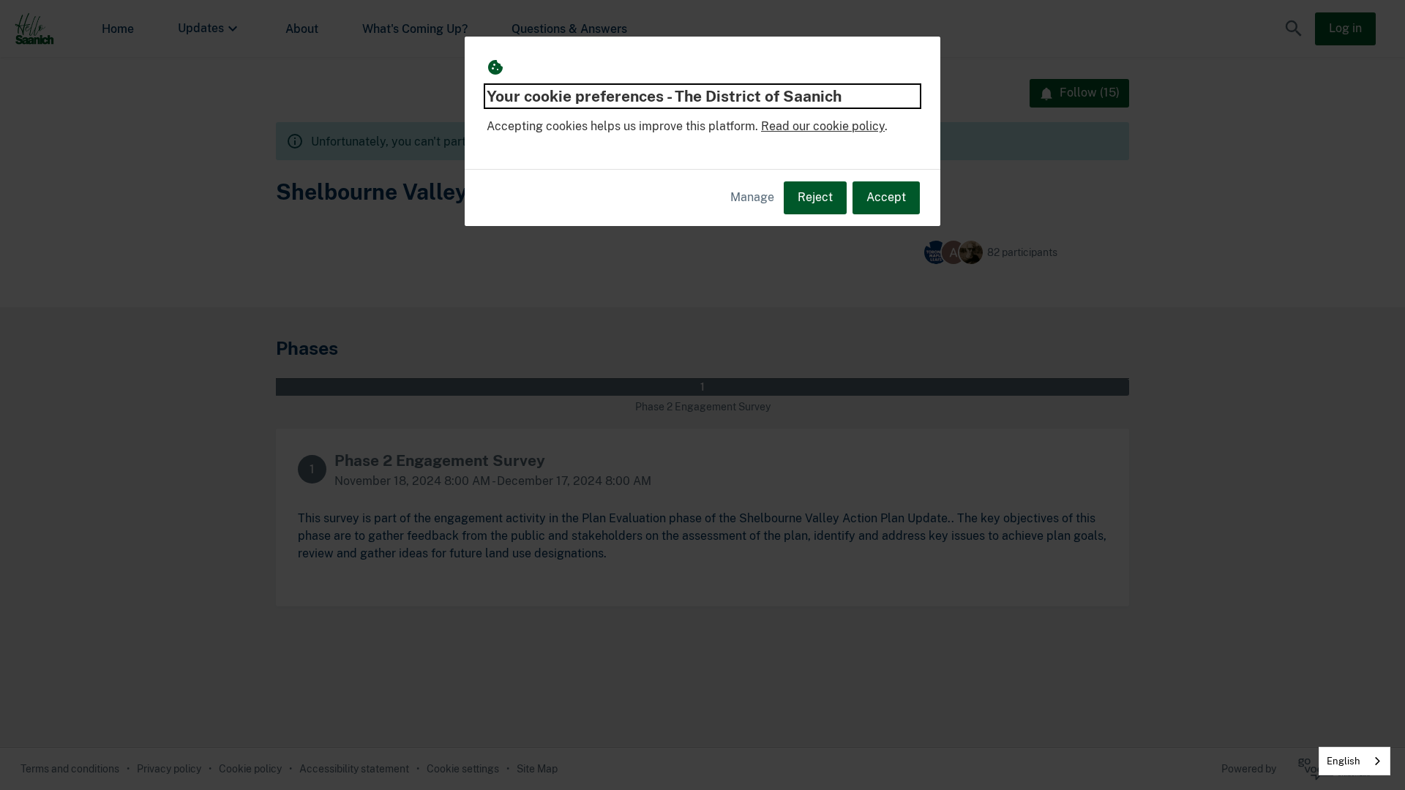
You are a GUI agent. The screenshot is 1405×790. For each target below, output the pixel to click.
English (1343, 761)
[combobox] (1354, 761)
